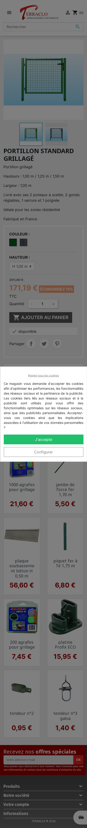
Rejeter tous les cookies (43, 375)
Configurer (43, 452)
